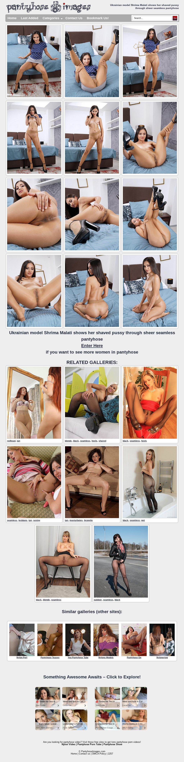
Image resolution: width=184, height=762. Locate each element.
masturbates (76, 520)
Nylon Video (68, 744)
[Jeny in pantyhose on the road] (121, 596)
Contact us (84, 753)
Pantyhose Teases (50, 657)
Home (12, 18)
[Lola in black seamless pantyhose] (92, 437)
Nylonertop (162, 657)
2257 (110, 753)
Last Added (29, 18)
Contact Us (73, 18)
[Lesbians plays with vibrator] (34, 517)
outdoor (98, 600)
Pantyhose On (134, 657)
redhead (11, 441)
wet (143, 520)
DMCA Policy (99, 753)
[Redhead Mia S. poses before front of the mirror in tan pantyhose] (34, 437)
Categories (53, 19)
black (76, 441)
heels (94, 441)
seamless (85, 441)
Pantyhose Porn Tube (89, 744)
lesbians (23, 520)
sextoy (36, 520)
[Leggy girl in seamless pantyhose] (150, 437)
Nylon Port (22, 657)
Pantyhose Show (113, 744)
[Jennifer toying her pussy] (92, 517)
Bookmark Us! (98, 18)
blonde (68, 441)
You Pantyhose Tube (78, 657)
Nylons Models (106, 657)
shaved (102, 441)
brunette (88, 520)
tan (18, 441)
